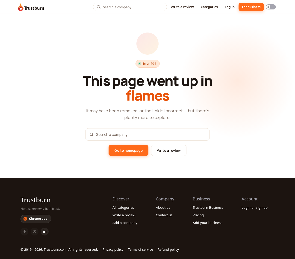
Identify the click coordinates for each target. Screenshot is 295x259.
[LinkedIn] (45, 231)
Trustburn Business (208, 207)
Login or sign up (255, 207)
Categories (209, 7)
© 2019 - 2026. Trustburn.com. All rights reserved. (59, 249)
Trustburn (35, 199)
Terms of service (140, 249)
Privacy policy (113, 249)
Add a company (124, 222)
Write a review (182, 7)
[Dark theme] (271, 6)
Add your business (207, 222)
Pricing (198, 215)
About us (163, 207)
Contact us (164, 215)
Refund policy (168, 249)
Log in (230, 7)
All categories (123, 207)
